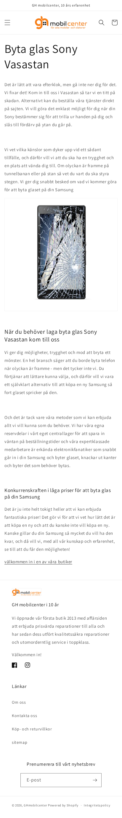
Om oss (19, 702)
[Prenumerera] (94, 780)
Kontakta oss (24, 715)
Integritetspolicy (97, 805)
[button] (7, 22)
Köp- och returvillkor (32, 729)
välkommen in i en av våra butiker (38, 561)
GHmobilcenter (35, 805)
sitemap (19, 742)
